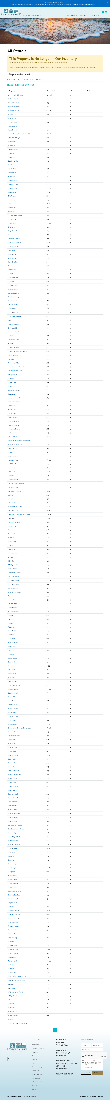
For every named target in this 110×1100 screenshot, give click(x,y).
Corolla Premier (13, 301)
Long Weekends (13, 499)
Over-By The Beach (14, 592)
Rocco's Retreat (13, 631)
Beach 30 (11, 153)
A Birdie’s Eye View (14, 99)
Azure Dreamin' (13, 130)
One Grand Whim (13, 576)
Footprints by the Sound (16, 367)
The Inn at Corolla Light (38, 1048)
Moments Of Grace (14, 522)
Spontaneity (12, 833)
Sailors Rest (12, 646)
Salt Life (10, 650)
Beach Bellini (12, 165)
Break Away (12, 223)
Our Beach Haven (13, 580)
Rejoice (10, 623)
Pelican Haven (12, 604)
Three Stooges (13, 953)
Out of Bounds (13, 588)
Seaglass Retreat (13, 689)
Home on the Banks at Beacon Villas (19, 440)
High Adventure (13, 433)
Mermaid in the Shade (15, 506)
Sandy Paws (12, 666)
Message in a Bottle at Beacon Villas (19, 514)
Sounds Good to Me (14, 798)
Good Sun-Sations (14, 390)
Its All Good (12, 464)
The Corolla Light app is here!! (53, 3)
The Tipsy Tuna (13, 949)
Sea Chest (11, 670)
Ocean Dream (12, 569)
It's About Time (13, 460)
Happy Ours (12, 409)
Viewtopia (11, 984)
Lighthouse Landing (14, 491)
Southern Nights (13, 817)
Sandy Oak (11, 662)
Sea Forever (12, 673)
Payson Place (12, 600)
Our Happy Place (13, 584)
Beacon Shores (13, 184)
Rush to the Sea (13, 639)
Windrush (11, 1004)
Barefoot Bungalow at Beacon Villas (19, 134)
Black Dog (11, 200)
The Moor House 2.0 (14, 930)
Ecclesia (10, 343)
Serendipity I (12, 701)
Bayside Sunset (13, 149)
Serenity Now (12, 705)
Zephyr (10, 1019)
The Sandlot (12, 941)
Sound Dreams (13, 767)
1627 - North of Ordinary (16, 95)
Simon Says (12, 751)
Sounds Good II (13, 794)
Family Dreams (13, 355)
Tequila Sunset (12, 903)
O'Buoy (10, 557)
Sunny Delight (12, 864)
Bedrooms (75, 91)
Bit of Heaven (12, 196)
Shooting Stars (13, 732)
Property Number (53, 91)
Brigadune (11, 227)
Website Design (82, 1096)
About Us (34, 1085)
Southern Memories (14, 813)
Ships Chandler (13, 724)
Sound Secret (12, 778)
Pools (33, 1063)
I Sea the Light (12, 448)
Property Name (14, 91)
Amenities (84, 15)
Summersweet (12, 848)
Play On (10, 615)
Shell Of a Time (13, 716)
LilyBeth (10, 495)
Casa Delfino (12, 258)
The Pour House (13, 934)
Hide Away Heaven (14, 429)
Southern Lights (13, 809)
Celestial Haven (13, 266)
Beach (33, 1056)
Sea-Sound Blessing (14, 685)
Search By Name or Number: (20, 85)
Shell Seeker (12, 720)
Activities (96, 15)
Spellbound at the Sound (16, 829)
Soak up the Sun (13, 755)
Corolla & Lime (13, 289)
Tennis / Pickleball (37, 1074)
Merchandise (35, 1052)
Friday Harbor (12, 374)
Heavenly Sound (13, 425)
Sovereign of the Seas (15, 825)
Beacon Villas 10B (13, 188)
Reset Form (86, 1072)
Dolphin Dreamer (13, 324)
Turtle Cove (12, 969)
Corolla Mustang (13, 297)
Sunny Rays (12, 868)
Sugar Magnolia (13, 840)
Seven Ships (12, 712)
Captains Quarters (14, 239)
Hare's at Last (12, 417)
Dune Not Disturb (13, 332)
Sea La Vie (11, 677)
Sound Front (35, 1059)
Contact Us (35, 1089)
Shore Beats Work (14, 736)
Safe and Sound (13, 642)
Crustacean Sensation (15, 316)
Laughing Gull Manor (14, 479)
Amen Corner (12, 118)
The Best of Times (14, 914)
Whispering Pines (13, 996)
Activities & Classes (37, 1082)
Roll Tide (11, 635)
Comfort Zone (12, 285)
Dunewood (11, 336)
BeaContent (12, 192)
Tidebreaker (12, 957)
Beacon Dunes (12, 180)
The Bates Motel (13, 910)
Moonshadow (12, 530)
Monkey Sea (12, 526)
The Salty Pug (12, 938)
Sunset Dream (12, 879)
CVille (10, 320)
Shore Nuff (11, 743)
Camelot (11, 235)
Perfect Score (12, 607)
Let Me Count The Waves (16, 483)
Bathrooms (91, 91)
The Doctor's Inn (13, 918)
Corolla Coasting (13, 293)
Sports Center (36, 1071)
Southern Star (12, 821)
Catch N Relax (12, 262)
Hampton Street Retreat (16, 398)
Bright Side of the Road (15, 231)
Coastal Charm (13, 277)
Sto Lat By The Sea (14, 837)
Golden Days (12, 382)
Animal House (12, 122)
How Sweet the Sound (15, 444)
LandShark (11, 475)
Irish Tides (11, 452)
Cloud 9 (10, 274)
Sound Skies (12, 782)
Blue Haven (11, 207)
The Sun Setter (13, 945)
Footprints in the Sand (15, 371)
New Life (11, 545)
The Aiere (11, 906)
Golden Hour (12, 386)
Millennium (11, 518)
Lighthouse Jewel (13, 487)
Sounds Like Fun (13, 802)
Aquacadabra (12, 126)
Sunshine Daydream (14, 895)
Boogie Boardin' (13, 219)
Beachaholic (12, 173)
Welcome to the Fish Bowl (16, 992)
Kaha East (11, 468)
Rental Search (70, 15)
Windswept (11, 1007)
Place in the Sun (13, 611)
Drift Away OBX (13, 328)
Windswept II (12, 1011)
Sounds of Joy (12, 806)
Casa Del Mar (12, 254)
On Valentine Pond (14, 573)
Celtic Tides (12, 270)
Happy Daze (12, 406)
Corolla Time (12, 308)
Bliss (9, 204)
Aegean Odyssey (13, 110)
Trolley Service (36, 1078)
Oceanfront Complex (38, 1067)
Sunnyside (11, 872)
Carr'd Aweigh (12, 250)
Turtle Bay (11, 965)
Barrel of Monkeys (14, 138)
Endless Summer (13, 347)
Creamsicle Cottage (14, 312)
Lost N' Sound (12, 503)
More (106, 15)
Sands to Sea (12, 658)
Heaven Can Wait (13, 421)
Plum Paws (11, 619)
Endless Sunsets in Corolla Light (18, 351)
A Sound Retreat (13, 103)
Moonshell (11, 534)
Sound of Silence (13, 771)
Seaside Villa (12, 697)
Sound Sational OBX (14, 774)
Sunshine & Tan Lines (14, 891)
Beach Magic (12, 169)
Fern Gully (11, 359)
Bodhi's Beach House (15, 215)
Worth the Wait (13, 1015)
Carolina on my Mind (14, 242)
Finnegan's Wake (13, 363)
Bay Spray (11, 145)
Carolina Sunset (13, 246)
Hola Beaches (12, 437)
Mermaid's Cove (13, 510)
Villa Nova (11, 988)
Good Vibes (12, 394)
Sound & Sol (12, 759)
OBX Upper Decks (14, 565)
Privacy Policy (36, 1045)
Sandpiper (11, 654)
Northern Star (12, 553)
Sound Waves (12, 790)
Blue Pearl (11, 211)
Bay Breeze (11, 141)
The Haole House (13, 922)
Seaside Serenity (13, 693)
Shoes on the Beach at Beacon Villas (19, 728)
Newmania (11, 549)
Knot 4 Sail (11, 472)
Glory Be (11, 378)
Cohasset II (11, 281)
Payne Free (11, 596)
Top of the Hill (12, 961)
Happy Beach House (14, 402)
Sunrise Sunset (12, 875)
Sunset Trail (12, 887)
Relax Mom (11, 627)
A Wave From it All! (14, 107)
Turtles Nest (12, 972)
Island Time (12, 456)
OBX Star (11, 561)
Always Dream (12, 114)
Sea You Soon (12, 681)
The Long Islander (14, 926)
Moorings (11, 538)
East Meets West (13, 340)
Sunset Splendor (13, 883)
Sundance (11, 860)
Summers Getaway (14, 844)
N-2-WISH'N (12, 541)
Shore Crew (11, 739)
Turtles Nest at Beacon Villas (17, 976)
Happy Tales (12, 413)
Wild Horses (12, 1000)
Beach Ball (11, 157)
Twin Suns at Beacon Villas (16, 980)
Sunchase (11, 856)
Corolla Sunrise (13, 305)
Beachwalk (11, 176)
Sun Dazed (11, 852)
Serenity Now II (13, 708)
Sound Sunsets (13, 786)
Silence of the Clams (14, 747)
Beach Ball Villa (13, 161)
